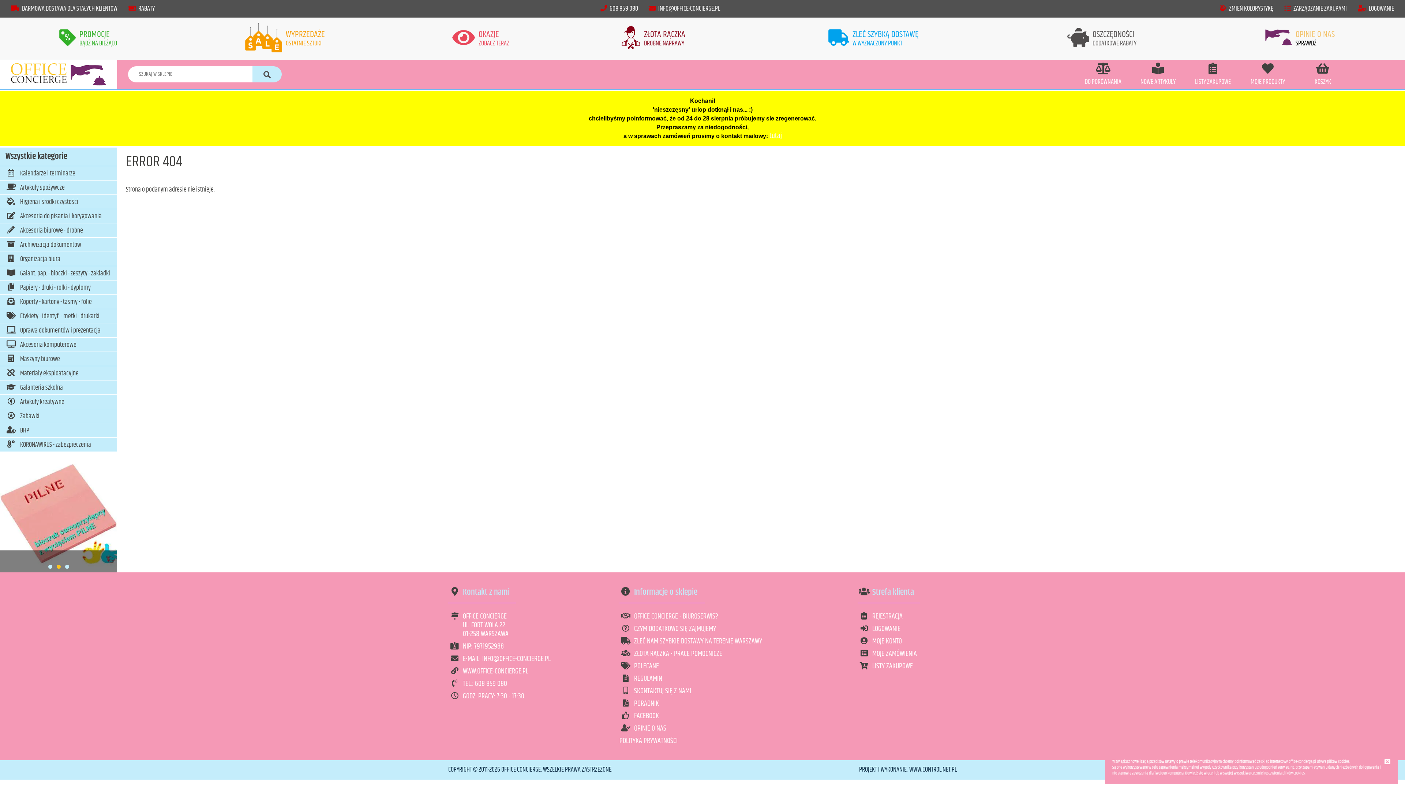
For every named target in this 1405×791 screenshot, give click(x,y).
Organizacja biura (40, 259)
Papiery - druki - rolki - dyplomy (55, 288)
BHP (24, 431)
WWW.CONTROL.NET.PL (933, 770)
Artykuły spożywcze (42, 188)
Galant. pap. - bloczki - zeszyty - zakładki (65, 273)
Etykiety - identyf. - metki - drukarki (60, 316)
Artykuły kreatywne (42, 402)
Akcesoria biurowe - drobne (51, 231)
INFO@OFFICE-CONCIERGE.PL (689, 9)
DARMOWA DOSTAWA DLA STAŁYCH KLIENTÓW (69, 9)
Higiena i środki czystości (49, 202)
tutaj (775, 136)
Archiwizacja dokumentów (50, 245)
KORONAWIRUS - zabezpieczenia (55, 445)
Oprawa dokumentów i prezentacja (60, 331)
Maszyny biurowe (40, 359)
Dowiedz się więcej (1199, 773)
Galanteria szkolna (41, 388)
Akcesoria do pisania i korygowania (61, 216)
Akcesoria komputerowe (48, 345)
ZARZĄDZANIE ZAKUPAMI (1320, 9)
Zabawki (30, 416)
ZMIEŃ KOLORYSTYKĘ (1251, 9)
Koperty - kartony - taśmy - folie (56, 302)
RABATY (146, 9)
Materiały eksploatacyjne (49, 373)
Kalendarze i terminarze (47, 173)
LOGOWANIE (1381, 9)
